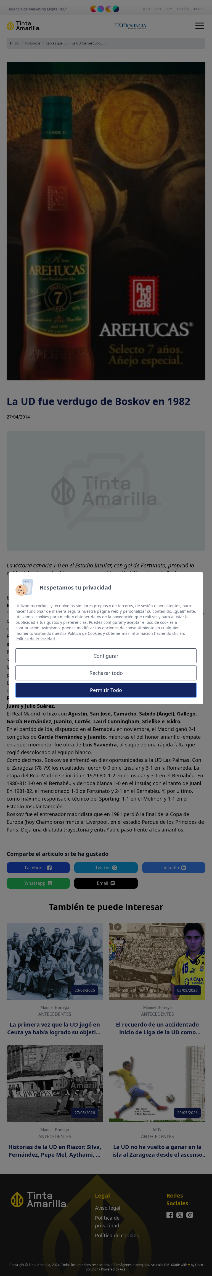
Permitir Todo (106, 690)
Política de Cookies (85, 633)
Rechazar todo (106, 673)
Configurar (106, 656)
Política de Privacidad (35, 638)
